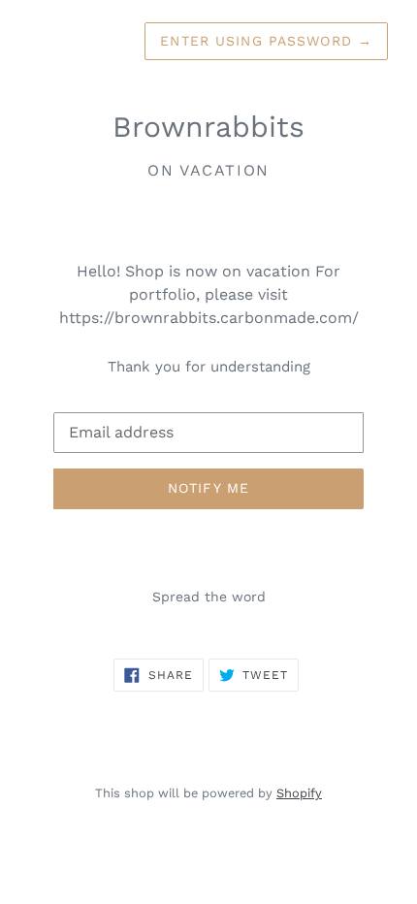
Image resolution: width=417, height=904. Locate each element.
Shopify (299, 793)
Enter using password (266, 40)
